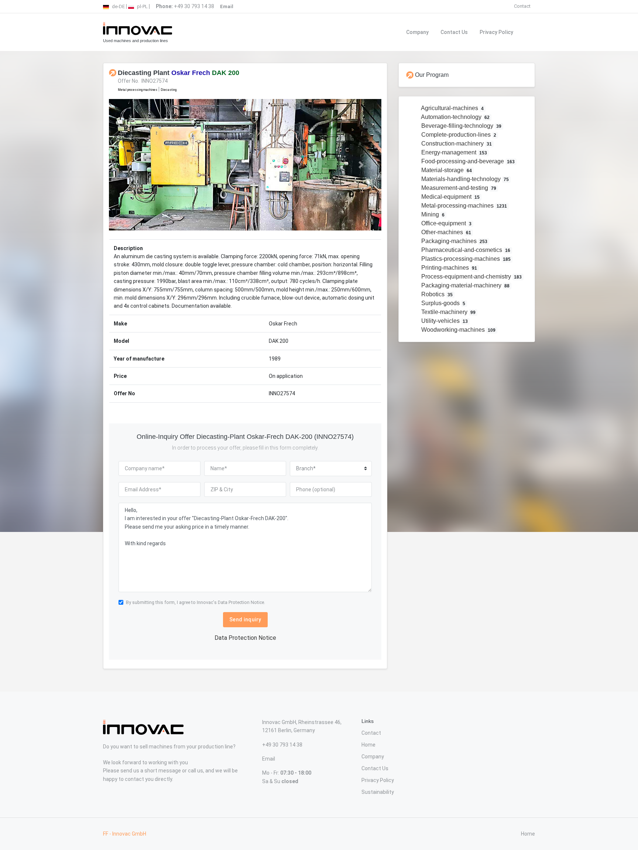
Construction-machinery (456, 143)
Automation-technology (455, 117)
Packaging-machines (454, 241)
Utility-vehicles (444, 321)
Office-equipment (446, 223)
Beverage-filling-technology (461, 126)
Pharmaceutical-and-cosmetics (465, 250)
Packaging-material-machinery (465, 285)
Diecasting (168, 90)
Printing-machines (448, 267)
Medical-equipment (450, 197)
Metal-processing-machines (463, 205)
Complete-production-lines (458, 135)
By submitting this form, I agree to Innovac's (195, 602)
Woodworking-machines (458, 330)
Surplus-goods (443, 303)
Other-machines (445, 232)
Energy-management (453, 152)
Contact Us (454, 32)
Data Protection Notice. (241, 602)
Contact (522, 6)
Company (417, 32)
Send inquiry (245, 619)
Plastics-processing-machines (465, 259)
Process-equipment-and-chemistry (471, 276)
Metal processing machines (137, 90)
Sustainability (377, 792)
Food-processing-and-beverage (467, 161)
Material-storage (446, 170)
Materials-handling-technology (464, 179)
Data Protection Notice (245, 637)
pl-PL (142, 6)
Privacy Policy (496, 32)
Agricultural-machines (452, 108)
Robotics (436, 294)
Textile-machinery (448, 312)
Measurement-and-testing (458, 188)
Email (268, 759)
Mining (432, 214)
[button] (129, 164)
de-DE (118, 6)
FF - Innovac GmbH (124, 834)
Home (368, 745)
